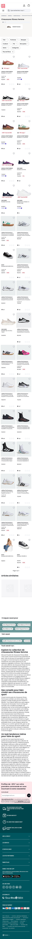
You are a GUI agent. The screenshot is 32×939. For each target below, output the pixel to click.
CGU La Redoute (14, 921)
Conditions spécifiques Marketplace (19, 916)
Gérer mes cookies (14, 924)
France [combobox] (6, 935)
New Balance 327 (8, 629)
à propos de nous (6, 849)
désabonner (21, 801)
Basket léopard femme (22, 629)
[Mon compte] (24, 5)
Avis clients (22, 921)
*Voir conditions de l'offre (7, 799)
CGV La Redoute (5, 916)
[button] (29, 5)
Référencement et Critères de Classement (11, 917)
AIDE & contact (6, 836)
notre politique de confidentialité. (22, 802)
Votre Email (4, 792)
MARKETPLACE (5, 862)
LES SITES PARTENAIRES (8, 855)
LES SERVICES (5, 842)
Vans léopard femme (9, 625)
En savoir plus (9, 873)
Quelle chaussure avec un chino (12, 641)
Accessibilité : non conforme (8, 928)
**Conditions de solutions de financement (16, 926)
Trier (4, 40)
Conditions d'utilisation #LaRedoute (10, 923)
